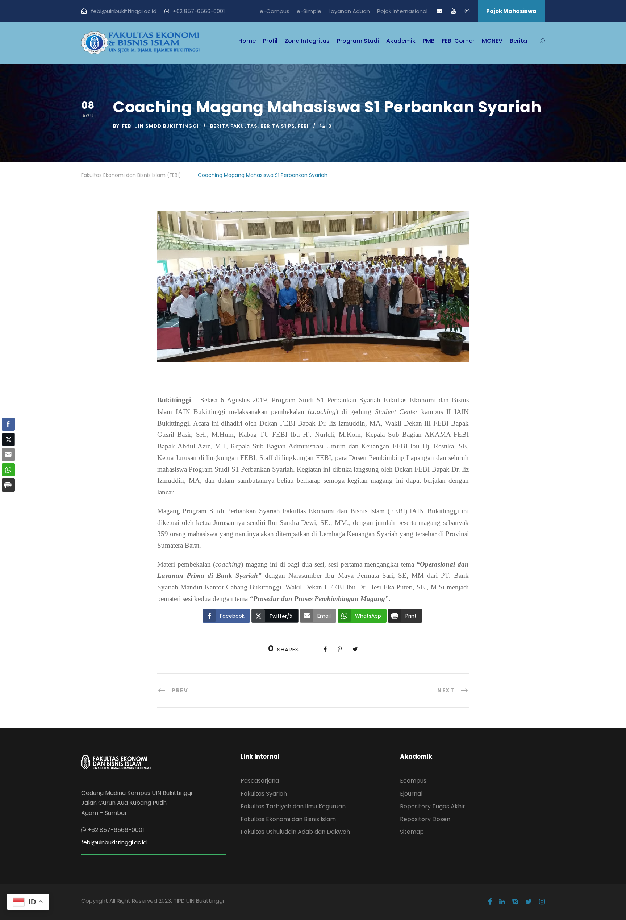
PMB (429, 41)
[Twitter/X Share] (8, 439)
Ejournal (411, 794)
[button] (8, 499)
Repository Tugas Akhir (432, 806)
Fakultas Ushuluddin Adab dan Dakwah (295, 832)
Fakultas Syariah (264, 794)
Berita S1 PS (277, 126)
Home (247, 41)
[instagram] (467, 11)
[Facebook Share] (8, 424)
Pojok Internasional (402, 11)
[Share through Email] (8, 454)
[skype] (515, 902)
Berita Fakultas (234, 126)
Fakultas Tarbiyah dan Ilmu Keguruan (293, 806)
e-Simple (309, 11)
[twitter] (528, 902)
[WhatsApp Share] (8, 469)
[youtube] (453, 11)
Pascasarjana (260, 780)
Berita (518, 41)
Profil (270, 41)
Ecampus (413, 780)
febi (303, 126)
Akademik (401, 41)
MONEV (492, 41)
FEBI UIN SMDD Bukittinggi (160, 126)
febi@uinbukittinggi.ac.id (114, 842)
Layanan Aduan (349, 11)
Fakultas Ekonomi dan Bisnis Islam (288, 819)
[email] (439, 11)
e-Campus (274, 11)
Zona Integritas (307, 41)
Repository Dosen (425, 819)
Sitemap (412, 832)
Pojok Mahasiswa (511, 11)
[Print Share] (8, 485)
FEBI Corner (458, 41)
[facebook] (490, 902)
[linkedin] (502, 902)
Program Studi (358, 41)
